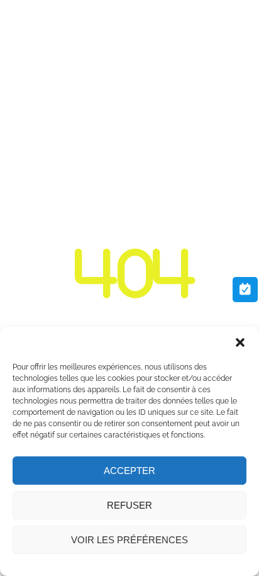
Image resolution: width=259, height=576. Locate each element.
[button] (240, 342)
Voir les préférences (129, 539)
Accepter (129, 470)
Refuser (129, 505)
